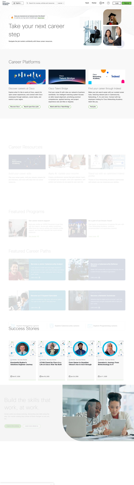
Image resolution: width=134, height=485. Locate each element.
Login (117, 3)
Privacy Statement (8, 481)
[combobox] (41, 3)
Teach (87, 3)
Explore (18, 3)
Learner (60, 3)
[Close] (51, 476)
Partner (94, 3)
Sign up (126, 3)
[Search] (27, 3)
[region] (27, 479)
